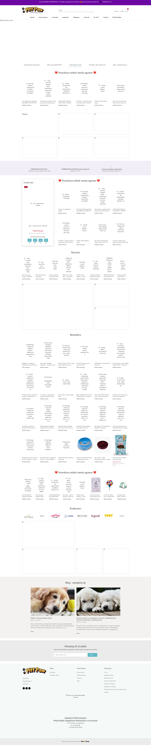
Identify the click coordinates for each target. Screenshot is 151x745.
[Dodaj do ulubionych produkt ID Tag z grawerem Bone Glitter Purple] (59, 259)
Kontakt (106, 692)
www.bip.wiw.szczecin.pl (75, 727)
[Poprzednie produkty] (25, 87)
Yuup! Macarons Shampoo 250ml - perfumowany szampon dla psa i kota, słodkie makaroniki (48, 102)
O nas (105, 672)
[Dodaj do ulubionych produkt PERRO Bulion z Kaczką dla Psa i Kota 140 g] (109, 341)
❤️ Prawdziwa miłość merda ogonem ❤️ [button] (75, 72)
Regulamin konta (108, 678)
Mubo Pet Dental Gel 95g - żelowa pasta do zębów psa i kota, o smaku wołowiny (66, 364)
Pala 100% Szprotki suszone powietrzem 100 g (83, 364)
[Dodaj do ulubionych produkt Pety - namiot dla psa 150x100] (50, 187)
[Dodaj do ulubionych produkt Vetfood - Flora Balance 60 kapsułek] (73, 187)
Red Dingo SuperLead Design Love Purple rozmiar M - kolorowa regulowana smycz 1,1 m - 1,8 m (83, 427)
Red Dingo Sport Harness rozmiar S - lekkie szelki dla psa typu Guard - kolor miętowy (122, 495)
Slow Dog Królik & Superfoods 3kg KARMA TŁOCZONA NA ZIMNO (29, 102)
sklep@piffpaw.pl (27, 681)
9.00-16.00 (25, 684)
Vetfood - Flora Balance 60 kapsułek (64, 210)
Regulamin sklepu (108, 675)
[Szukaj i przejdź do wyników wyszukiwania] (93, 10)
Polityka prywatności (109, 683)
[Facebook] (24, 688)
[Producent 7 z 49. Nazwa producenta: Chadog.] (42, 516)
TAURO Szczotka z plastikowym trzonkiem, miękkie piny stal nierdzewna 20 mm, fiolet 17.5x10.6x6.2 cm (29, 395)
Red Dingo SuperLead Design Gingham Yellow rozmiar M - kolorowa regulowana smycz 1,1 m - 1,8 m (47, 427)
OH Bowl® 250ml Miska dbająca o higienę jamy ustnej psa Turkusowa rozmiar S (84, 458)
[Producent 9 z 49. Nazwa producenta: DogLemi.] (69, 516)
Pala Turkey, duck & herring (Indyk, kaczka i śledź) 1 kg (119, 102)
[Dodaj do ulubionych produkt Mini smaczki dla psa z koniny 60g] (45, 259)
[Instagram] (26, 688)
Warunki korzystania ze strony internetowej (115, 689)
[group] (75, 41)
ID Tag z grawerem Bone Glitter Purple (53, 275)
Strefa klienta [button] (81, 668)
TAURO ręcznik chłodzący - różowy (101, 102)
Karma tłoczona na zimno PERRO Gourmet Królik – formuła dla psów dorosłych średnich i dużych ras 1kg (121, 364)
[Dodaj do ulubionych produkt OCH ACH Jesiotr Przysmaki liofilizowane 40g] (127, 436)
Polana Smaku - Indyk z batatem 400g (65, 395)
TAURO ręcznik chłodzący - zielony (80, 275)
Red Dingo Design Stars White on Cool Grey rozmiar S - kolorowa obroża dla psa (30, 458)
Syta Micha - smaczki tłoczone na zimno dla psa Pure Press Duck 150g (84, 102)
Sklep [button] (51, 668)
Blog (78, 681)
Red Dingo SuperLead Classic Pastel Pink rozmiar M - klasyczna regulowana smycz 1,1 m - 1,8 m (121, 427)
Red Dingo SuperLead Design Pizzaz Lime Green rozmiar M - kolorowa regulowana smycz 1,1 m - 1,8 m (65, 427)
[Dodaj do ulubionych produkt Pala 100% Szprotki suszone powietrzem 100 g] (91, 341)
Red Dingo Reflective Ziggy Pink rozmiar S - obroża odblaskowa (48, 458)
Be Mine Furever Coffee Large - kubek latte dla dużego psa (120, 395)
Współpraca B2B (54, 675)
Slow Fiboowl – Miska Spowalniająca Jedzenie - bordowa (103, 458)
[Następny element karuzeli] (128, 516)
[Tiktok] (29, 688)
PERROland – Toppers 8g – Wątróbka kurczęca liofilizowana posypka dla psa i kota (29, 364)
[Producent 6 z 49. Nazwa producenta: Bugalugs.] (29, 516)
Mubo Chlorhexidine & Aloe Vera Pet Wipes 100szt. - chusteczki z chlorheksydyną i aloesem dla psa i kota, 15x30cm (84, 395)
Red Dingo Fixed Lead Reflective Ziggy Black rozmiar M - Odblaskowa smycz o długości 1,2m (102, 427)
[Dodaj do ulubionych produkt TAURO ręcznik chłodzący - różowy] (109, 79)
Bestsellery (52, 672)
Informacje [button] (107, 668)
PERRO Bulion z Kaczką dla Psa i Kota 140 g (103, 364)
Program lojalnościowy (110, 681)
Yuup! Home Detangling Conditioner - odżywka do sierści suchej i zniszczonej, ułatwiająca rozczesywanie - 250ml (48, 364)
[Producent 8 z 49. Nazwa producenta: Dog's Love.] (55, 516)
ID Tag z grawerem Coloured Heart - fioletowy (121, 275)
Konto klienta (80, 672)
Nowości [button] (75, 252)
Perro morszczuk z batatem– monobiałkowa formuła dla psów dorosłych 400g (27, 275)
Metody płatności (81, 675)
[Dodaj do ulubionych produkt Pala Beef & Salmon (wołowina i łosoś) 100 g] (73, 436)
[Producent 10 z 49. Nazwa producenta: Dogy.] (82, 516)
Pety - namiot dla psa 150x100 (38, 226)
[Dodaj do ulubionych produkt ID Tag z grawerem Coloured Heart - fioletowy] (127, 259)
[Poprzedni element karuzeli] (22, 516)
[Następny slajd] (147, 41)
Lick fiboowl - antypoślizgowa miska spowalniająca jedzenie (47, 395)
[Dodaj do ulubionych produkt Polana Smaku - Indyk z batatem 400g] (73, 373)
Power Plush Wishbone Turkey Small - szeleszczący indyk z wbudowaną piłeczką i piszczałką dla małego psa (102, 395)
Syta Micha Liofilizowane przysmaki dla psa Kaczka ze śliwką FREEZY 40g (28, 427)
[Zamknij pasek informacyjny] (128, 2)
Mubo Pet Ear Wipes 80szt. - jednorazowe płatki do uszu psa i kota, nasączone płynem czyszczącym (68, 275)
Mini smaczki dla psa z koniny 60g (41, 275)
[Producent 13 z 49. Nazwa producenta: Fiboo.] (122, 516)
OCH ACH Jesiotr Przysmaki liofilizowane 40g (119, 458)
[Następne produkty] (125, 87)
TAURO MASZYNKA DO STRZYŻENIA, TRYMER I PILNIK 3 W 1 (64, 102)
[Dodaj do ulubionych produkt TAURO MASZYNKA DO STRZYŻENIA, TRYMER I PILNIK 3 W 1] (73, 79)
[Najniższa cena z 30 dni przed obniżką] (128, 464)
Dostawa (79, 678)
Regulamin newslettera (110, 686)
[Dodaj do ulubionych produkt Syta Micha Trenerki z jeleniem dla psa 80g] (100, 259)
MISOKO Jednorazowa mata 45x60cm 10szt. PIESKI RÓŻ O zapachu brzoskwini (109, 275)
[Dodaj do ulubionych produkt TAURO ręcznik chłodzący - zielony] (86, 259)
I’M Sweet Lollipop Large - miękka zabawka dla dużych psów (120, 241)
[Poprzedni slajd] (3, 41)
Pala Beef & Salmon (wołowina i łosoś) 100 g (66, 458)
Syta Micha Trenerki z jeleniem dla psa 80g (95, 275)
